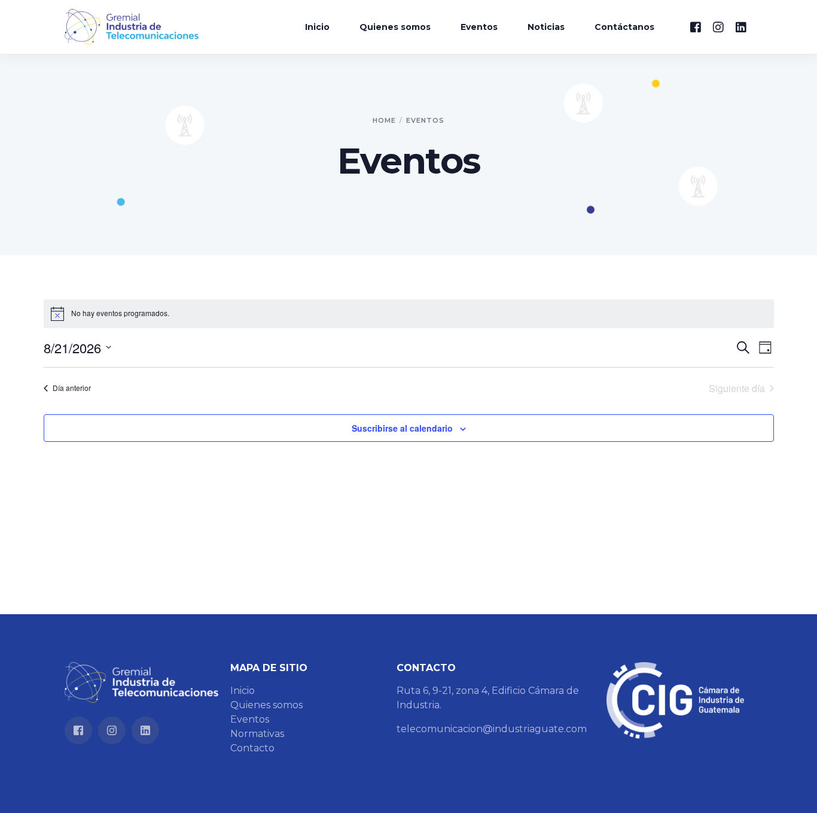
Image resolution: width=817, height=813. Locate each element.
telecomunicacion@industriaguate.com (492, 729)
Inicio (242, 690)
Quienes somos (266, 705)
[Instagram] (718, 26)
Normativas (257, 733)
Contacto (252, 748)
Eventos (249, 719)
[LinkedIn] (741, 26)
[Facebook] (695, 26)
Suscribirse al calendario (402, 428)
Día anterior (72, 388)
